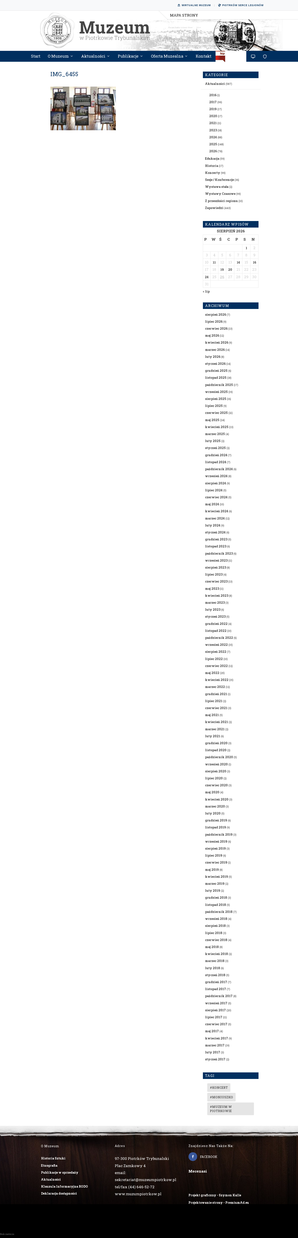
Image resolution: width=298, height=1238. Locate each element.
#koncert (219, 1087)
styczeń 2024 (215, 532)
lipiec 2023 (214, 574)
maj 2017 (212, 1031)
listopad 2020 (215, 750)
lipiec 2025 (214, 406)
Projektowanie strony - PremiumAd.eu (218, 1202)
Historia (211, 166)
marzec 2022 (215, 687)
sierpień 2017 (215, 1010)
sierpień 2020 (215, 771)
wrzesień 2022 (216, 645)
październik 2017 (219, 996)
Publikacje (128, 56)
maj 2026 (212, 335)
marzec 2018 (214, 961)
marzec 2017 (214, 1045)
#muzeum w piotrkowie (221, 1109)
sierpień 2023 (215, 567)
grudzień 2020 (216, 743)
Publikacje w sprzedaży (59, 1172)
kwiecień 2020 (216, 799)
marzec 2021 (214, 729)
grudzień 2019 (216, 820)
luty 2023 (212, 609)
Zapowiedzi (214, 208)
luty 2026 (212, 357)
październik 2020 (219, 757)
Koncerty (212, 173)
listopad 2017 (215, 989)
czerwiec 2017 (216, 1024)
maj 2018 (212, 947)
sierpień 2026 (215, 314)
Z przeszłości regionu (221, 201)
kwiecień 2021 (216, 722)
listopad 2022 (215, 631)
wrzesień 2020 (216, 764)
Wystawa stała (216, 187)
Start (35, 56)
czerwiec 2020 (216, 785)
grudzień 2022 (216, 624)
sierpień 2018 (215, 926)
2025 (213, 144)
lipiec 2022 (214, 659)
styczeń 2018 (215, 975)
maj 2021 (212, 715)
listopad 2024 (215, 462)
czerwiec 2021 (216, 708)
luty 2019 (212, 890)
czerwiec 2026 (216, 328)
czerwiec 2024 (216, 497)
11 (214, 262)
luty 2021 (212, 736)
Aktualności (93, 56)
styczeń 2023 (215, 616)
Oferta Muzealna (167, 56)
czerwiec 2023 (216, 581)
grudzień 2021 (216, 694)
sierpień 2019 (215, 848)
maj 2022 (212, 673)
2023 (213, 130)
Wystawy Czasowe (220, 194)
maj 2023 (212, 588)
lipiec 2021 (213, 701)
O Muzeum (58, 56)
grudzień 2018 (216, 897)
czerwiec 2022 (216, 666)
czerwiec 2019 (216, 862)
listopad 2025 (215, 378)
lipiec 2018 (213, 933)
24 (207, 277)
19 (222, 269)
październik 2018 (219, 912)
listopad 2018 (215, 905)
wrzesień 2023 (216, 560)
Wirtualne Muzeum (196, 5)
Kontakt (203, 56)
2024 (213, 137)
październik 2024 (219, 469)
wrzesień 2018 (216, 919)
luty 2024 (212, 525)
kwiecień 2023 (216, 595)
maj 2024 (212, 504)
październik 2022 (219, 638)
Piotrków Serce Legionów (243, 5)
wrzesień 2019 (216, 841)
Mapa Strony (184, 15)
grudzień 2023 (216, 539)
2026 (213, 151)
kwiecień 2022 (216, 680)
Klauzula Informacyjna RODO (64, 1186)
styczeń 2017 (215, 1059)
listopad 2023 (215, 546)
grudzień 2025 (216, 371)
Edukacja (212, 158)
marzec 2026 (215, 350)
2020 (213, 116)
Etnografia (49, 1165)
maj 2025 (212, 420)
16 (254, 262)
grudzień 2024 (216, 455)
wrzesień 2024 (216, 476)
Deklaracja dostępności (59, 1193)
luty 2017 (212, 1052)
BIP (231, 58)
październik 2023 (219, 553)
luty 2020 (213, 813)
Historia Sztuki (53, 1158)
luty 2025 (213, 441)
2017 (213, 102)
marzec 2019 (214, 883)
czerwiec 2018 (216, 940)
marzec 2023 (215, 602)
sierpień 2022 (215, 652)
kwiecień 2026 (216, 342)
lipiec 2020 (214, 778)
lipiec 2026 (214, 321)
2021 (213, 123)
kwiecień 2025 (216, 427)
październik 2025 (219, 385)
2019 (213, 109)
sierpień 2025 (215, 399)
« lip (206, 291)
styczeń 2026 (215, 364)
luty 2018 (212, 968)
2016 (212, 95)
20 (230, 269)
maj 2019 (212, 870)
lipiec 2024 (214, 490)
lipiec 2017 (213, 1017)
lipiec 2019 (213, 855)
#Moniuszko (221, 1097)
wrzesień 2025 (216, 392)
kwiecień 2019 (216, 876)
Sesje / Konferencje (219, 180)
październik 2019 (219, 834)
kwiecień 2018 (216, 954)
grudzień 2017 (216, 982)
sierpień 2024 (215, 483)
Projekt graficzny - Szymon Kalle (214, 1195)
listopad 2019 (215, 827)
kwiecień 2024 (216, 511)
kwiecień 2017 (216, 1038)
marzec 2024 (215, 518)
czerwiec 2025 (216, 413)
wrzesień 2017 (216, 1003)
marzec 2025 (215, 434)
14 (238, 262)
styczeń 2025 (215, 448)
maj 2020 (212, 792)
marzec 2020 (215, 806)
